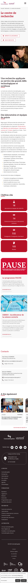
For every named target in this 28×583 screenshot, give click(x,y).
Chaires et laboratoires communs (9, 513)
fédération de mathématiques (10, 128)
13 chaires (10, 130)
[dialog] (14, 577)
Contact (14, 549)
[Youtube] (25, 447)
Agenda (3, 482)
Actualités (3, 480)
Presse (14, 558)
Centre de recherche (6, 509)
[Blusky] (16, 447)
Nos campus (4, 478)
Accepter (23, 580)
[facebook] (12, 447)
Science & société (5, 515)
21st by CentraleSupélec (7, 527)
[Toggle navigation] (25, 2)
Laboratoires (4, 511)
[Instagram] (20, 447)
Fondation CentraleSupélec (8, 531)
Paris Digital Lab (5, 529)
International (4, 476)
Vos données (14, 553)
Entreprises (4, 474)
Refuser (17, 580)
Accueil (2, 8)
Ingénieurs (4, 493)
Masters (3, 496)
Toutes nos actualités (19, 427)
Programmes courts (6, 500)
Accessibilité (14, 556)
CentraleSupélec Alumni (7, 533)
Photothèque (4, 484)
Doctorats (4, 498)
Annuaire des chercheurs (7, 517)
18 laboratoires (21, 126)
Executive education (6, 502)
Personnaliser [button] (4, 580)
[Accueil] (7, 3)
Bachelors (4, 491)
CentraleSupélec (5, 472)
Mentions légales (14, 551)
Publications (4, 519)
